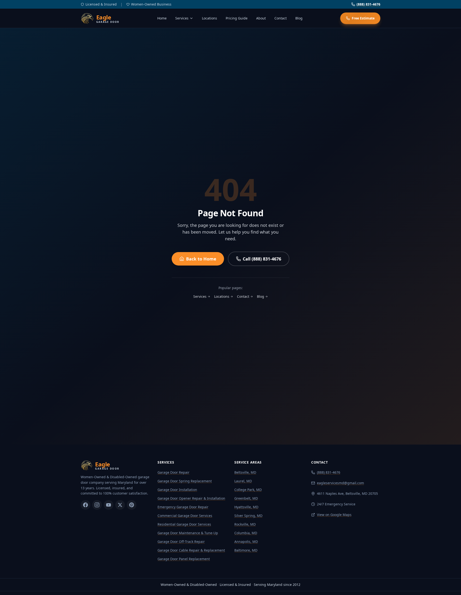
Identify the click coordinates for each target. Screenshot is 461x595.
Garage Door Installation (177, 489)
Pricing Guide (237, 18)
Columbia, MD (245, 533)
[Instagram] (97, 505)
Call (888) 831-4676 (262, 259)
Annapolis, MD (246, 541)
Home (162, 18)
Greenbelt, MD (246, 498)
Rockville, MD (245, 524)
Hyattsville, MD (246, 507)
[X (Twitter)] (120, 505)
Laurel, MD (243, 481)
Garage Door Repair (173, 472)
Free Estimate (363, 18)
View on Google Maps (334, 514)
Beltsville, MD (245, 472)
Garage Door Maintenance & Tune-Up (188, 533)
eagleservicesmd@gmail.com (340, 483)
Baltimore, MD (245, 550)
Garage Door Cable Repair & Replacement (191, 550)
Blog (299, 18)
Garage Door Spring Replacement (185, 481)
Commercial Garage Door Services (185, 515)
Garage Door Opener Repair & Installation (191, 498)
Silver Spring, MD (248, 515)
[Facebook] (85, 505)
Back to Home (201, 259)
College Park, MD (248, 489)
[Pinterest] (131, 505)
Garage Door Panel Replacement (184, 559)
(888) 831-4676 (368, 4)
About (261, 18)
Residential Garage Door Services (184, 524)
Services (181, 18)
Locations (209, 18)
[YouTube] (108, 505)
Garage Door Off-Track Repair (181, 541)
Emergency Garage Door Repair (183, 507)
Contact (280, 18)
